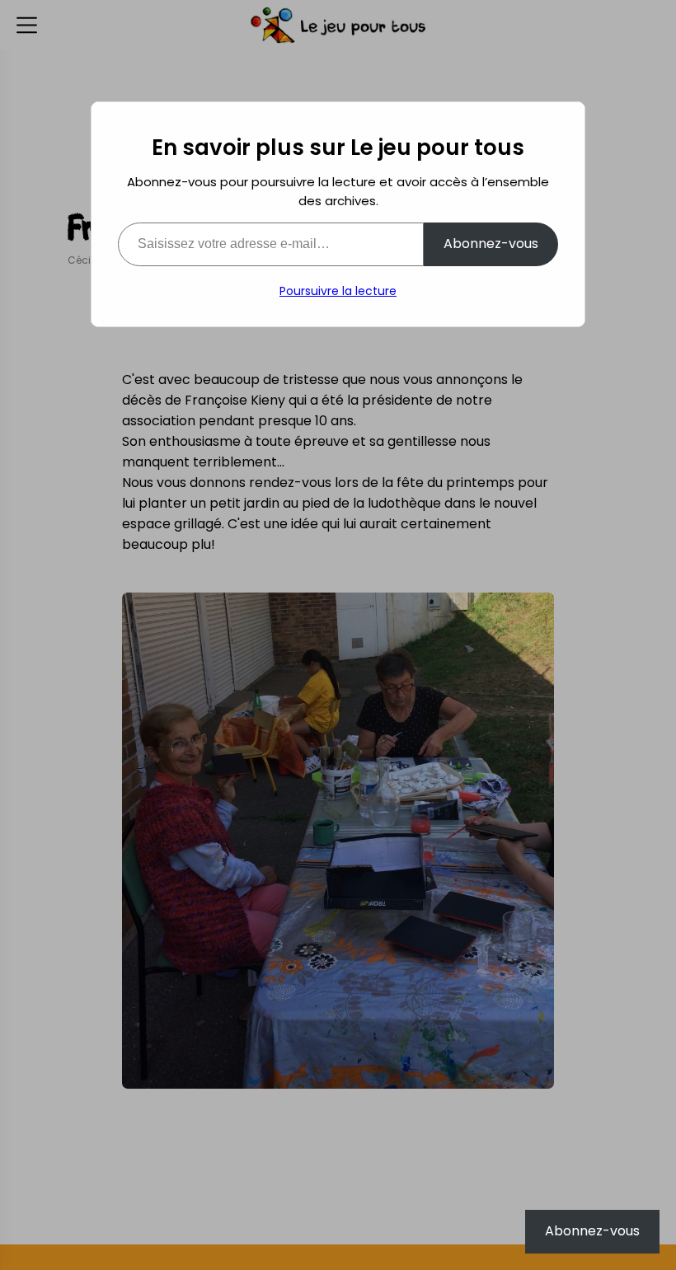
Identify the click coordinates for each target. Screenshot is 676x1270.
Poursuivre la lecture (338, 291)
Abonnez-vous (491, 243)
